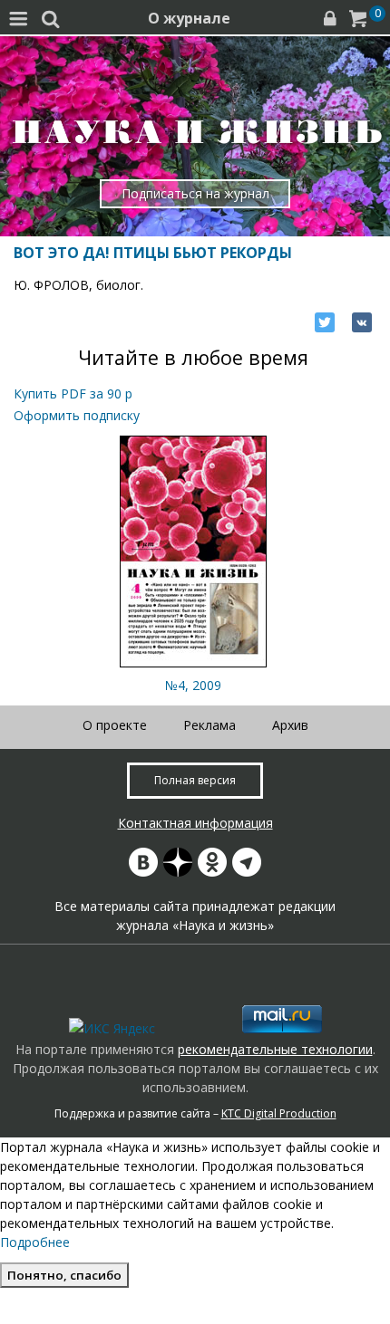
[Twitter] (325, 322)
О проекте (115, 725)
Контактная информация (195, 822)
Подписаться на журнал (195, 193)
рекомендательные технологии (275, 1049)
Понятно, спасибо (64, 1275)
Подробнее (35, 1242)
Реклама (209, 725)
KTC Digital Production (278, 1113)
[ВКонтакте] (362, 322)
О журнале (189, 18)
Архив (290, 725)
